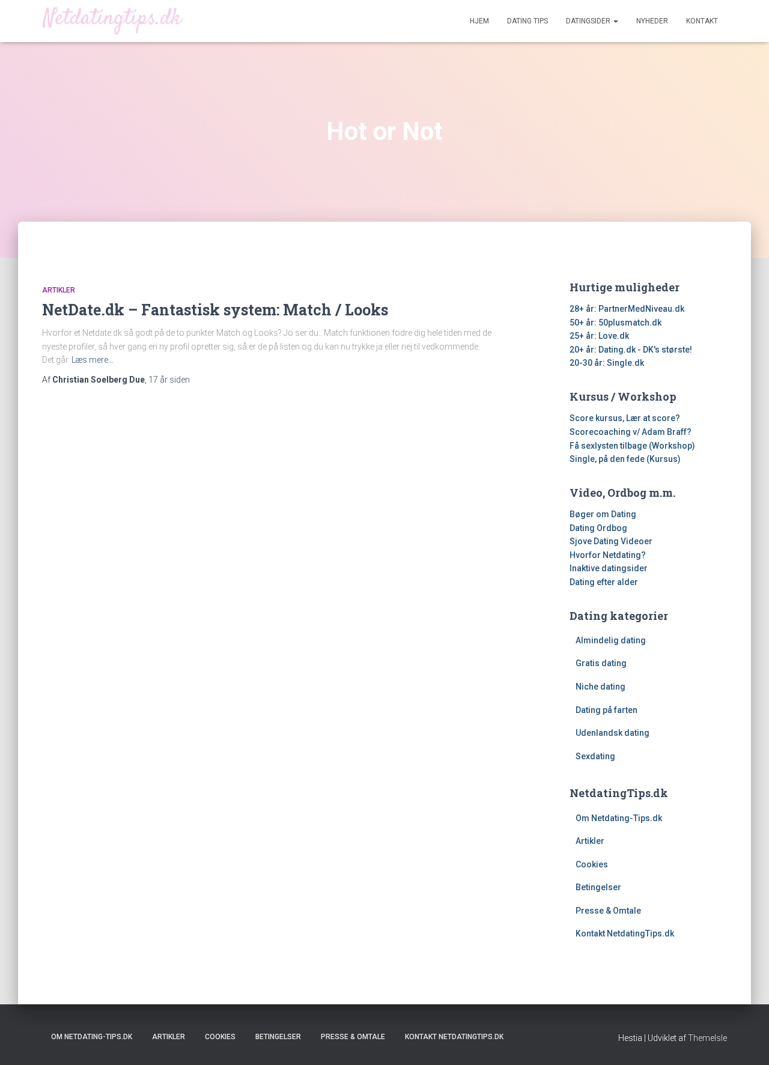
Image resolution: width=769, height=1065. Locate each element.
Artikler (58, 290)
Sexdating (595, 756)
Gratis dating (601, 663)
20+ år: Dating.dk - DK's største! (631, 349)
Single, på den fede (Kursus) (625, 459)
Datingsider (589, 21)
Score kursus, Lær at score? (625, 418)
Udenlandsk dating (612, 733)
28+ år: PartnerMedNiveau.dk (627, 309)
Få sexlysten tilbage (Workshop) (632, 446)
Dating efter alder (604, 582)
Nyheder (652, 21)
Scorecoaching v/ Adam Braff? (630, 432)
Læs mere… (92, 360)
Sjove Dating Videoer (611, 541)
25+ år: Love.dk (599, 336)
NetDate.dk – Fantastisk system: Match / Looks (215, 310)
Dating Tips (527, 21)
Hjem (479, 21)
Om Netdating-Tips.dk (619, 818)
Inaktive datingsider (609, 568)
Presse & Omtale (608, 910)
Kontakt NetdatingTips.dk (625, 933)
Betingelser (598, 887)
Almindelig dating (611, 640)
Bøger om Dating (603, 514)
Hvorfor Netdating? (608, 555)
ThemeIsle (707, 1038)
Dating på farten (606, 710)
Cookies (592, 864)
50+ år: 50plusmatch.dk (615, 322)
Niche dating (600, 686)
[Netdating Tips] (112, 21)
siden (169, 379)
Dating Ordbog (598, 528)
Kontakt (702, 21)
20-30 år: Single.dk (607, 363)
